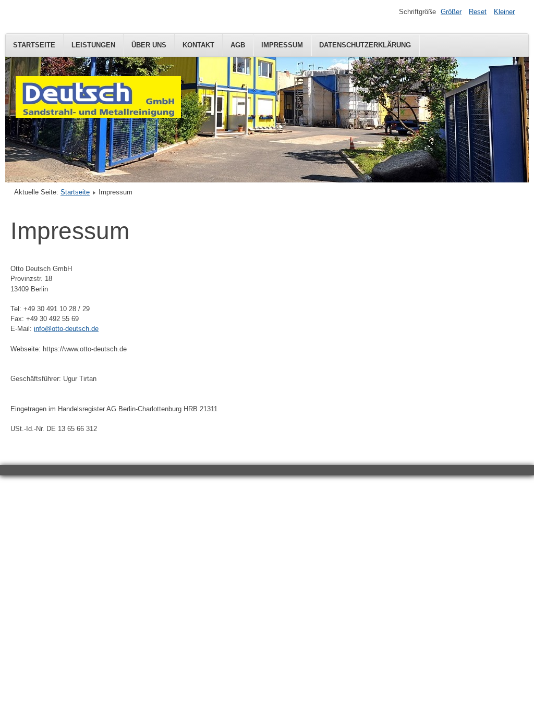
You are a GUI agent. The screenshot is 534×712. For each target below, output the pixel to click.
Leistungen (93, 45)
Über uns (148, 45)
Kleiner (504, 12)
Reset (478, 12)
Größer (451, 12)
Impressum (282, 45)
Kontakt (198, 45)
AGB (237, 45)
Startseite (34, 45)
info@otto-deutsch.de (66, 329)
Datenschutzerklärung (365, 45)
